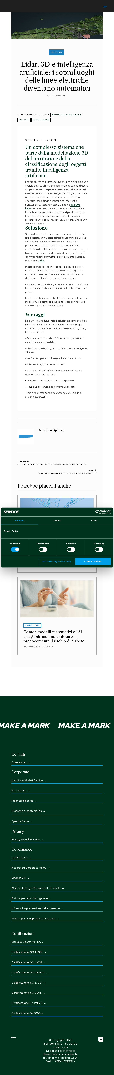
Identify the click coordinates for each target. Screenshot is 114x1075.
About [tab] (94, 520)
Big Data (24, 119)
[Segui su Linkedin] (100, 1039)
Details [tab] (57, 520)
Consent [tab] (19, 520)
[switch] (43, 549)
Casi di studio (56, 52)
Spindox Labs (41, 119)
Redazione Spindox (32, 646)
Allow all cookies (93, 561)
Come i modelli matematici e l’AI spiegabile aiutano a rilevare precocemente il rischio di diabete (53, 636)
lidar (41, 260)
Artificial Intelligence (66, 114)
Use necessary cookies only (56, 561)
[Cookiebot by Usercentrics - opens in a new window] (98, 512)
